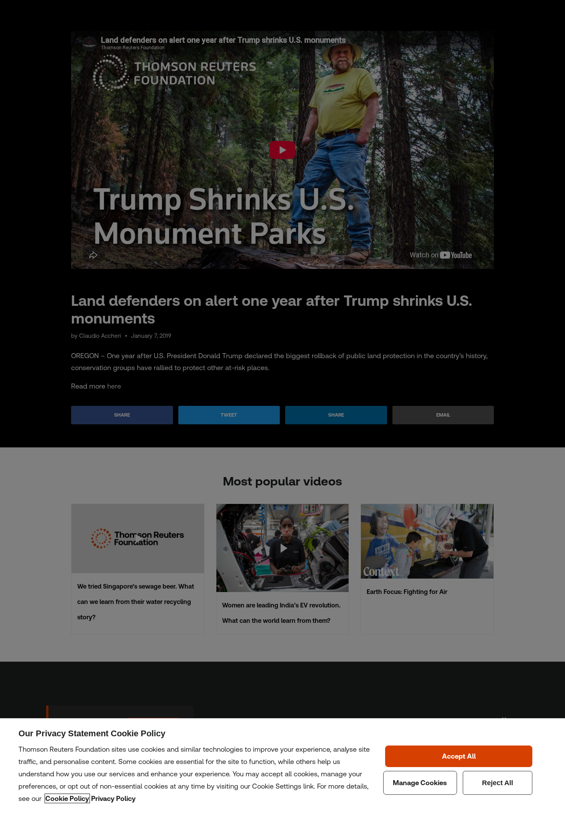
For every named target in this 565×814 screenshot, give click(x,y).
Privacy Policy (113, 798)
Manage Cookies (420, 783)
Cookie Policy (67, 798)
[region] (282, 766)
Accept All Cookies (458, 756)
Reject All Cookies (498, 783)
